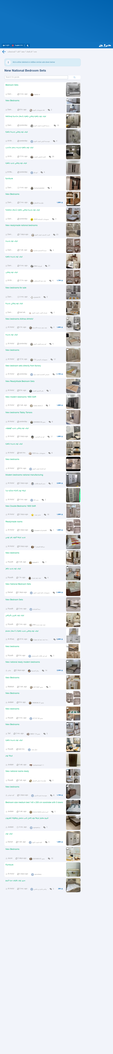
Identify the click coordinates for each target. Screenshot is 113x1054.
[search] (74, 77)
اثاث (18, 52)
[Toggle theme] (28, 45)
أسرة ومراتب (11, 52)
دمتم (23, 52)
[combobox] (36, 77)
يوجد (35, 52)
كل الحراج (29, 52)
